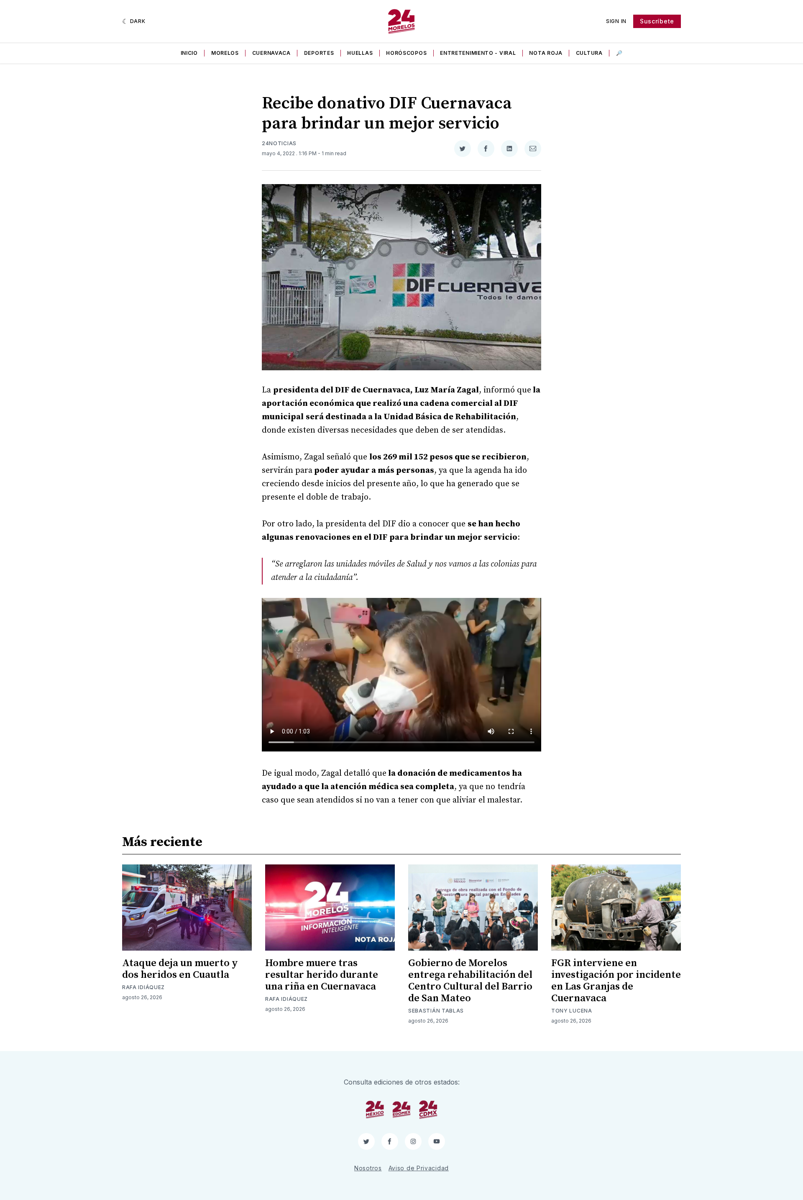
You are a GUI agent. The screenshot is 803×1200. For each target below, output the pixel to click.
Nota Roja (545, 53)
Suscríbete (657, 21)
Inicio (189, 53)
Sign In (616, 21)
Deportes (319, 53)
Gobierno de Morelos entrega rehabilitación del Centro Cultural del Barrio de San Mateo (470, 981)
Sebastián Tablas (436, 1011)
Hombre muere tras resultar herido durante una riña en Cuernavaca (321, 975)
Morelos (225, 53)
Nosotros (368, 1168)
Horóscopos (406, 53)
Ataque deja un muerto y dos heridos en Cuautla (180, 969)
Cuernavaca (271, 53)
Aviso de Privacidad (419, 1168)
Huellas (360, 53)
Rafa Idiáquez (143, 987)
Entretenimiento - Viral (478, 53)
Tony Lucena (571, 1011)
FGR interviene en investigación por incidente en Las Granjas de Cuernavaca (616, 981)
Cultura (589, 53)
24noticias (279, 143)
